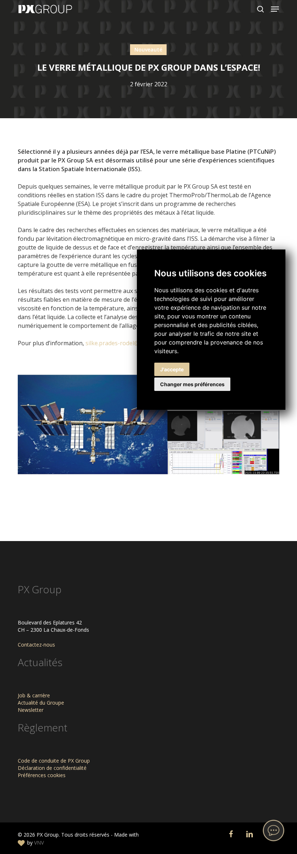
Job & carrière (34, 695)
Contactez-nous (36, 644)
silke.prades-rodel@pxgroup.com (130, 343)
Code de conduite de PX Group (54, 760)
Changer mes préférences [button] (192, 384)
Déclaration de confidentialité (52, 767)
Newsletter (30, 709)
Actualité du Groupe (41, 702)
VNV (39, 842)
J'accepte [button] (172, 369)
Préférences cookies (42, 775)
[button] (275, 9)
